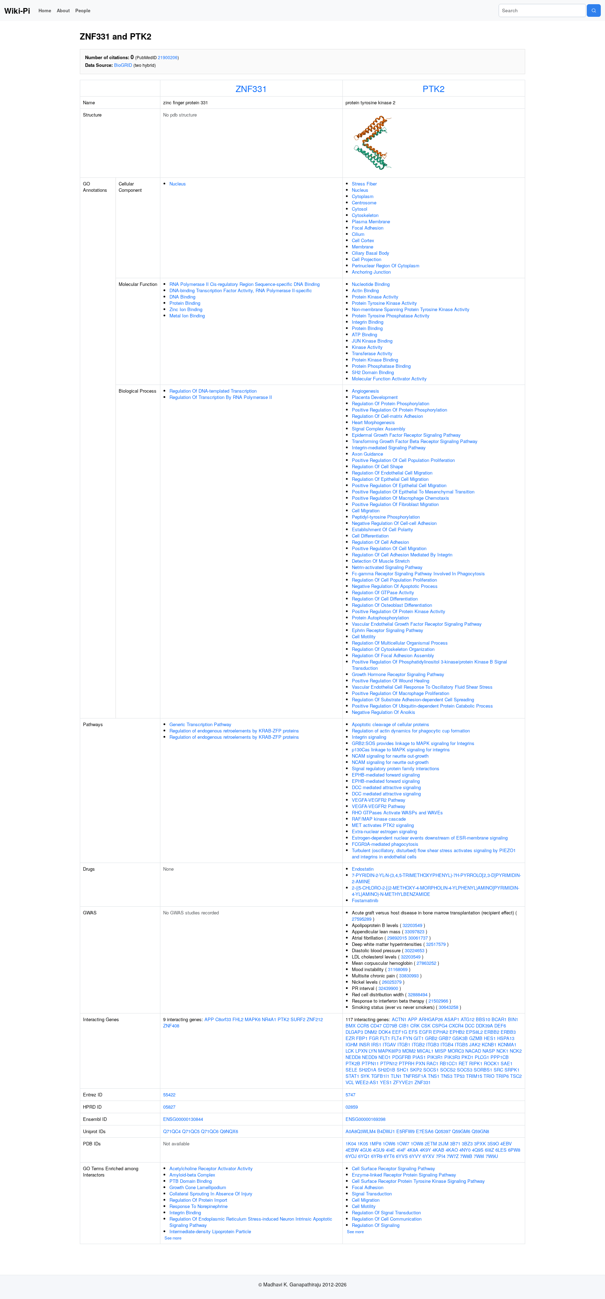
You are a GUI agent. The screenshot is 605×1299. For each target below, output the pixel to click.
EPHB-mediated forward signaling (386, 774)
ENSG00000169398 (365, 1119)
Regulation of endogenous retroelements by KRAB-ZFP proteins (234, 730)
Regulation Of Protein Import (198, 1199)
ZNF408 (171, 1025)
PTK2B (353, 1063)
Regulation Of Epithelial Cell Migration (390, 479)
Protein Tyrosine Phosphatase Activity (391, 315)
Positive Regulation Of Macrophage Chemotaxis (400, 497)
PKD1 (467, 1057)
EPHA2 (440, 1031)
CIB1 (404, 1025)
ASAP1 (451, 1019)
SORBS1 (483, 1069)
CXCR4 (456, 1025)
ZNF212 (315, 1019)
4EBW (352, 1149)
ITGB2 (418, 1044)
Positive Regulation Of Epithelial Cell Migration (399, 485)
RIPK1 (475, 1063)
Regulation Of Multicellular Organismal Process (400, 642)
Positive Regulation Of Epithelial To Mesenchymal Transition (413, 491)
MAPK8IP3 (389, 1050)
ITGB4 (446, 1044)
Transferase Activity (372, 353)
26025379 (392, 981)
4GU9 (378, 1149)
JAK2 (474, 1044)
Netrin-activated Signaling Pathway (387, 567)
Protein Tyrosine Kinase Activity (384, 303)
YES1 (386, 1082)
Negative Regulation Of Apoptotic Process (395, 586)
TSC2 (516, 1076)
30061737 (418, 937)
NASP (488, 1050)
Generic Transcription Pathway (200, 724)
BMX (351, 1025)
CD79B (390, 1025)
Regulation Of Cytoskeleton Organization (393, 649)
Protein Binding (184, 303)
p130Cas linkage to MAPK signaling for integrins (401, 749)
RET (463, 1063)
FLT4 (396, 1038)
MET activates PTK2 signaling (383, 825)
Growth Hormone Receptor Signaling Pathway (398, 674)
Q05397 (443, 1131)
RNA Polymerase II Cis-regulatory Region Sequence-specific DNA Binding (244, 284)
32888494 (417, 994)
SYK (365, 1076)
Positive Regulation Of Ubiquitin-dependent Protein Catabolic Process (422, 705)
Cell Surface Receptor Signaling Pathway (393, 1168)
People (82, 10)
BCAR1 (499, 1019)
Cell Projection (366, 259)
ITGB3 (432, 1044)
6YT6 (389, 1156)
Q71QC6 (209, 1131)
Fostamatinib (365, 900)
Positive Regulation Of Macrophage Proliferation (400, 693)
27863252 (426, 963)
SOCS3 (464, 1069)
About (63, 10)
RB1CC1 (448, 1063)
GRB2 (431, 1038)
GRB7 (445, 1038)
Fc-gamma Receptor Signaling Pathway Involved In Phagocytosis (418, 573)
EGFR (425, 1031)
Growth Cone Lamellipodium (197, 1187)
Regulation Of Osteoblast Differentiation (392, 605)
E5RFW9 (405, 1131)
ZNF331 (251, 88)
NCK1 (502, 1050)
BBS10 (483, 1019)
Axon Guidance (367, 453)
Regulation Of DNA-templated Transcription (213, 390)
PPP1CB (500, 1057)
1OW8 (417, 1143)
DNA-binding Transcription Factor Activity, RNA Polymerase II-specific (240, 290)
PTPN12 (388, 1063)
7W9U (492, 1156)
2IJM (443, 1143)
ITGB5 (461, 1044)
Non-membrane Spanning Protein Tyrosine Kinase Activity (411, 309)
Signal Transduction (372, 1193)
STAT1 (352, 1076)
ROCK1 (491, 1063)
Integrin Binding (367, 321)
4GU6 (365, 1149)
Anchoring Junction (371, 271)
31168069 (398, 969)
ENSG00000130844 (183, 1119)
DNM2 (370, 1031)
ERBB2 (491, 1031)
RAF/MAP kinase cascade (379, 818)
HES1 (490, 1038)
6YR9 (376, 1156)
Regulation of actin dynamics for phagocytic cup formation (411, 730)
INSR (364, 1044)
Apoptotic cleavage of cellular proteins (390, 724)
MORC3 (456, 1050)
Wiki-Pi (17, 10)
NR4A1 (269, 1019)
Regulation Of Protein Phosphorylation (390, 403)
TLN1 (396, 1076)
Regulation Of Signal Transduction (386, 1212)
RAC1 (432, 1063)
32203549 (412, 925)
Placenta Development (375, 397)
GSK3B (460, 1038)
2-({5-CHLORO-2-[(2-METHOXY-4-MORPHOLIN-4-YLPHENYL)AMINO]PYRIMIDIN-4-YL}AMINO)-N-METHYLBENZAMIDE (435, 890)
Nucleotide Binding (371, 284)
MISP (440, 1050)
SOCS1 (431, 1069)
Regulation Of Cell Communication (387, 1218)
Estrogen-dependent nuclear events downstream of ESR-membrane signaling (430, 837)
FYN (407, 1038)
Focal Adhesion (367, 227)
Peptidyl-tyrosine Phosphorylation (386, 516)
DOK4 (384, 1031)
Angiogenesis (365, 390)
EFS (413, 1031)
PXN (420, 1063)
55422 (169, 1094)
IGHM (351, 1044)
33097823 (414, 931)
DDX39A (484, 1025)
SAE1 (507, 1063)
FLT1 (385, 1038)
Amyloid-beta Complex (192, 1174)
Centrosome (364, 202)
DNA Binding (182, 296)
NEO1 (384, 1057)
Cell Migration (366, 510)
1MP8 (375, 1143)
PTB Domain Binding (190, 1181)
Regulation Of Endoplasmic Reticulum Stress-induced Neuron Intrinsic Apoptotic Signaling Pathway (250, 1221)
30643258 (448, 1007)
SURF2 (298, 1019)
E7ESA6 (424, 1131)
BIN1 (513, 1019)
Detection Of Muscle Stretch (381, 560)
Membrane (362, 246)
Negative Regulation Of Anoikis (383, 712)
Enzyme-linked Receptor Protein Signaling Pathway (404, 1174)
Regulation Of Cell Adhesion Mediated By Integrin (402, 554)
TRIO (489, 1076)
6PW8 (514, 1149)
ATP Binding (364, 334)
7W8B (466, 1156)
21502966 (438, 1000)
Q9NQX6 (229, 1131)
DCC (469, 1025)
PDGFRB (401, 1057)
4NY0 (465, 1149)
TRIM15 (474, 1076)
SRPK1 (512, 1069)
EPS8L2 (474, 1031)
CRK (415, 1025)
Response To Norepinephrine (198, 1206)
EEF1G (399, 1031)
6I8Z (489, 1149)
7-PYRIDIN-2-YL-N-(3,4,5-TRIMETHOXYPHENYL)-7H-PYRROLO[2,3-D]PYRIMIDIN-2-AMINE (436, 878)
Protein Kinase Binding (375, 359)
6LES (501, 1149)
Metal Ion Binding (187, 315)
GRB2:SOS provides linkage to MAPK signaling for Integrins (413, 743)
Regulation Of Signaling (375, 1225)
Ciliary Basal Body (370, 253)
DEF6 (500, 1025)
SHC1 (403, 1069)
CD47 (376, 1025)
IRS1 (376, 1044)
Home (45, 10)
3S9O (493, 1143)
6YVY (415, 1156)
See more (173, 1238)
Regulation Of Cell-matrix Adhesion (387, 416)
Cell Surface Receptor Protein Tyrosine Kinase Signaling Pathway (418, 1181)
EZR (350, 1038)
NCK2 (516, 1050)
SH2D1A (367, 1069)
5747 (350, 1094)
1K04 (351, 1143)
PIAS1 (419, 1057)
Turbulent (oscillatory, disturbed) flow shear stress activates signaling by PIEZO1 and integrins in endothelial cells (434, 853)
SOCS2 (448, 1069)
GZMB (475, 1038)
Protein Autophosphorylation (380, 617)
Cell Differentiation (370, 535)
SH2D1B (386, 1069)
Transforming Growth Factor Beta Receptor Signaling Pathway (415, 441)
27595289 (361, 918)
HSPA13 (505, 1038)
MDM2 (409, 1050)
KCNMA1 (507, 1044)
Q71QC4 (172, 1131)
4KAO (452, 1149)
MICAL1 (425, 1050)
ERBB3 (508, 1031)
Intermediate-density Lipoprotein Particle (210, 1231)
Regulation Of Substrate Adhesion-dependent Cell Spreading (413, 699)
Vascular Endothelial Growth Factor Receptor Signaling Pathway (417, 623)
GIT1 (418, 1038)
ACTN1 (399, 1019)
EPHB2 (457, 1031)
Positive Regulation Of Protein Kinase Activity (398, 611)
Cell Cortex (363, 240)
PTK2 (434, 88)
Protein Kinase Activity (375, 296)
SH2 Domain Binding (373, 372)
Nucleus (177, 183)
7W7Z (453, 1156)
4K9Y (425, 1149)
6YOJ (351, 1156)
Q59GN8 (480, 1131)
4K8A (412, 1149)
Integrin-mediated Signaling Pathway (389, 447)
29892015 (397, 937)
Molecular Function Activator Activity (389, 378)
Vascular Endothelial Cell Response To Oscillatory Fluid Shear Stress (422, 686)
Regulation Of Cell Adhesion (380, 542)
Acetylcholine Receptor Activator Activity (211, 1168)
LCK (350, 1050)
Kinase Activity (367, 347)
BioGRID (123, 65)
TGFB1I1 (380, 1076)
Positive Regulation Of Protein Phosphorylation (399, 409)
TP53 (459, 1076)
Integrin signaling (369, 736)
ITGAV (389, 1044)
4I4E (390, 1149)
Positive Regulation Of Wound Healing (390, 680)
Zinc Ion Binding (185, 309)
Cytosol (359, 208)
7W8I (479, 1156)
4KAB (438, 1149)
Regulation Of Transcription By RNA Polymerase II (220, 397)
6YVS (402, 1156)
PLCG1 (482, 1057)
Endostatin (363, 868)
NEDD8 (353, 1057)
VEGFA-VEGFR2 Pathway (378, 799)
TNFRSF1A (414, 1076)
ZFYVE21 (403, 1082)
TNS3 (446, 1076)
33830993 (409, 975)
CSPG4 (439, 1025)
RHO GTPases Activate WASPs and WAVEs (397, 812)
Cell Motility (364, 636)
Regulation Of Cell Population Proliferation (394, 579)
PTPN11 (370, 1063)
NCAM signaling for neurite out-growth (390, 755)
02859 (352, 1106)
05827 (169, 1106)
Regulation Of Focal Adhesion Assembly (393, 655)
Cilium (358, 234)
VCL (350, 1082)
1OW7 (403, 1143)
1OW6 (389, 1143)
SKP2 (416, 1069)
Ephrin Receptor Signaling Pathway (387, 630)
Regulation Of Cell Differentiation (385, 598)
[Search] (594, 10)
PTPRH (406, 1063)
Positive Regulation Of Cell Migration (389, 548)
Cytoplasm (363, 196)
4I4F (401, 1149)
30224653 (414, 950)
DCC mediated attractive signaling (386, 787)
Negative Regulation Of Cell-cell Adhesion (394, 523)
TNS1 (433, 1076)
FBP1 (362, 1038)
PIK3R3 (452, 1057)
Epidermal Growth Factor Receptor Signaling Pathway (406, 434)
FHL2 (237, 1019)
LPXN (361, 1050)
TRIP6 (502, 1076)
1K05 (362, 1143)
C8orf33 (223, 1019)
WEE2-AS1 (366, 1082)
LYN (373, 1050)
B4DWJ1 (386, 1131)
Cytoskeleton (365, 215)
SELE (351, 1069)
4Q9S (478, 1149)
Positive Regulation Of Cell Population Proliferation (403, 460)
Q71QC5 (191, 1131)
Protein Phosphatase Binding (381, 366)
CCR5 (363, 1025)
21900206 (168, 57)
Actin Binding (365, 290)
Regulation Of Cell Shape (377, 466)
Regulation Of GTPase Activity (383, 592)
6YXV (428, 1156)
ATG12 (467, 1019)
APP (209, 1019)
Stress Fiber (364, 183)
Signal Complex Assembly (378, 428)
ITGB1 (403, 1044)
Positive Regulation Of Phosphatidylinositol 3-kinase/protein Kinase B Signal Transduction (429, 664)
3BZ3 (467, 1143)
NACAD (473, 1050)
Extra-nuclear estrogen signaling (384, 831)
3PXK (480, 1143)
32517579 (436, 944)
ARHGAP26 (431, 1019)
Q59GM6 (461, 1131)
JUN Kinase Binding (372, 340)
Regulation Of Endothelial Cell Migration (392, 472)
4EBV (506, 1143)
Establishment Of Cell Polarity (382, 529)
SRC (498, 1069)
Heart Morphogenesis (373, 422)
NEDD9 (369, 1057)
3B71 (455, 1143)
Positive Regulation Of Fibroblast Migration (395, 504)
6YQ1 (364, 1156)
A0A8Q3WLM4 (361, 1131)
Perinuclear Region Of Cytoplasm (385, 265)
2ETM (431, 1143)
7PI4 (440, 1156)
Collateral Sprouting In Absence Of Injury (210, 1193)
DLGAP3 (354, 1031)
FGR (373, 1038)
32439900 (388, 988)
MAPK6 (252, 1019)
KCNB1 (489, 1044)
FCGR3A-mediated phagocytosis (385, 844)
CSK (426, 1025)
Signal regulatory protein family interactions (395, 768)
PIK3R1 (435, 1057)
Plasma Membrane (371, 221)
